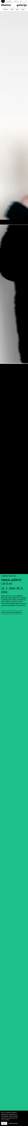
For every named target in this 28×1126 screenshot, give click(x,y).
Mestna (6, 5)
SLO (21, 1)
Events (12, 9)
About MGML (8, 1)
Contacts (15, 1)
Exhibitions (6, 9)
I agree (4, 1123)
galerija (22, 5)
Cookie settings (13, 1123)
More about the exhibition (11, 612)
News (17, 9)
